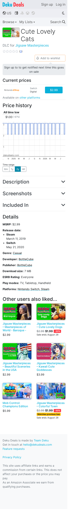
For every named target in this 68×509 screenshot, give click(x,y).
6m (6, 169)
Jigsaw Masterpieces (32, 45)
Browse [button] (9, 22)
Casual (17, 253)
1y (12, 169)
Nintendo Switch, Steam (33, 289)
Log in (60, 4)
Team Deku (41, 440)
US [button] (7, 13)
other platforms (30, 97)
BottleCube (26, 259)
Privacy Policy (12, 457)
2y (17, 169)
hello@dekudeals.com (37, 444)
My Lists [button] (26, 22)
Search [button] (57, 22)
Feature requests (14, 449)
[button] (12, 51)
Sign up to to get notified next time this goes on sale (34, 69)
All (23, 169)
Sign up (47, 4)
